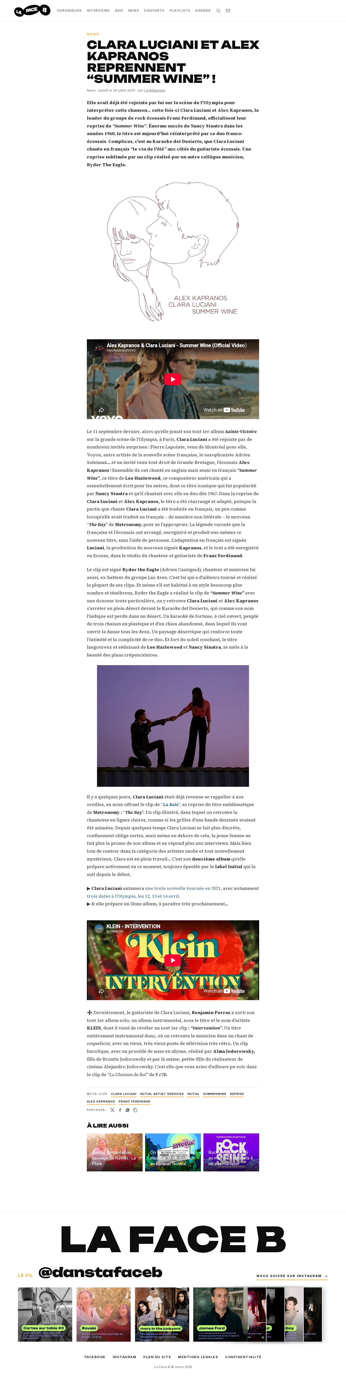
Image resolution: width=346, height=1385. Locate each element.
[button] (173, 251)
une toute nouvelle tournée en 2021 (183, 888)
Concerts (154, 10)
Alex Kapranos (101, 1101)
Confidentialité (243, 1357)
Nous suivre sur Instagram (292, 1276)
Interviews (98, 10)
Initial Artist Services (162, 1094)
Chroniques (69, 10)
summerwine (214, 1094)
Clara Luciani (124, 1094)
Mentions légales (198, 1357)
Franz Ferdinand (134, 1101)
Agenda (203, 10)
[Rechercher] (218, 10)
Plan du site (157, 1357)
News (133, 10)
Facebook (95, 1357)
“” (170, 804)
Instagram (125, 1357)
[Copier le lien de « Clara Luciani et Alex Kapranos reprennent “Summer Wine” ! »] (135, 1110)
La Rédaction (154, 90)
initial (193, 1094)
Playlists (180, 10)
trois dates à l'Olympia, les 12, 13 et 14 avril (133, 896)
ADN (119, 10)
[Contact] (228, 10)
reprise (237, 1094)
